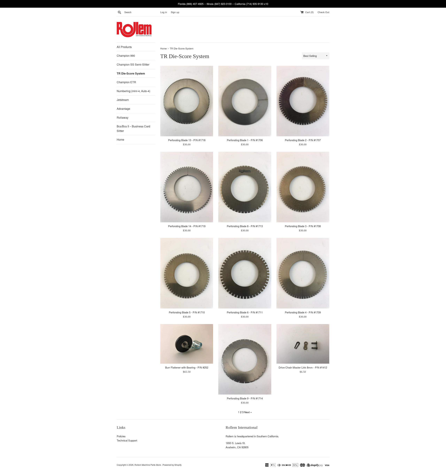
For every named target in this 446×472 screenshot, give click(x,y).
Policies (121, 436)
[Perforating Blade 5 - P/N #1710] (186, 273)
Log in (163, 12)
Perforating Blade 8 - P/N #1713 (245, 226)
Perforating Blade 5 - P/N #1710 (187, 312)
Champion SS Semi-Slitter (133, 64)
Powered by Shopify (172, 464)
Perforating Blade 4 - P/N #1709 (303, 312)
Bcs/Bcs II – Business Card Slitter (133, 128)
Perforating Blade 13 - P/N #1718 (186, 140)
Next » (248, 412)
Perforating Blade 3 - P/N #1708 (303, 226)
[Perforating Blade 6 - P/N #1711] (244, 273)
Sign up (175, 12)
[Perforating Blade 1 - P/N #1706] (244, 101)
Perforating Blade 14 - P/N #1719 (186, 226)
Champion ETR (126, 82)
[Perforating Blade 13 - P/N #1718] (186, 101)
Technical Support (127, 440)
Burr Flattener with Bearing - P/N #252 (186, 367)
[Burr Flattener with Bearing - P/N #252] (186, 344)
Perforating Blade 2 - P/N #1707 (303, 140)
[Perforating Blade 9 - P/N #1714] (244, 359)
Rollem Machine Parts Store (148, 464)
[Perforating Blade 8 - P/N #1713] (244, 187)
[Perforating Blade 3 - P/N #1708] (302, 187)
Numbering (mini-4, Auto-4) (133, 91)
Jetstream (123, 100)
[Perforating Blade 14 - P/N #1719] (186, 187)
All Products (124, 47)
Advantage (123, 109)
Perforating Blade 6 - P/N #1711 (245, 312)
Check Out (323, 12)
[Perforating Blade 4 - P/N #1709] (302, 273)
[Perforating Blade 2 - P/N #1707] (302, 101)
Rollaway (122, 118)
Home (120, 139)
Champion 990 (126, 56)
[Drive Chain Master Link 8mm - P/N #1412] (302, 344)
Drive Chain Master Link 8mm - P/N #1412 (303, 367)
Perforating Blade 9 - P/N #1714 (245, 398)
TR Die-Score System (131, 73)
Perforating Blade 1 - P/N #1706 (245, 140)
